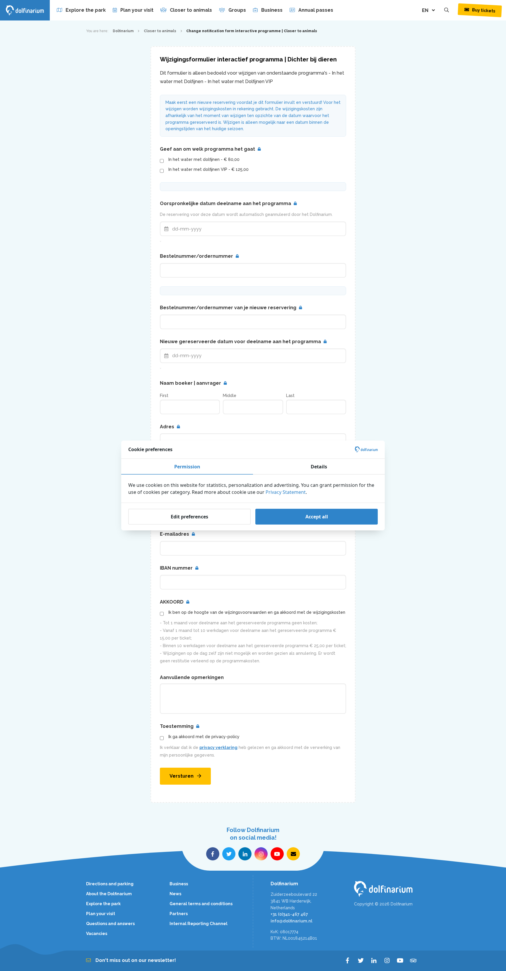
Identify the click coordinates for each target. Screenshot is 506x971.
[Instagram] (387, 961)
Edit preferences (189, 516)
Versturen (182, 776)
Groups (237, 10)
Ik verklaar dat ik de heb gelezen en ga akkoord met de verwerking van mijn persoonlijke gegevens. (250, 751)
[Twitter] (360, 961)
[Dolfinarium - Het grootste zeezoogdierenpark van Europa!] (387, 889)
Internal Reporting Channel (199, 923)
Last (290, 395)
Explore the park (86, 10)
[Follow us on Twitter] (228, 853)
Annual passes (315, 10)
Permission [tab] (187, 466)
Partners (179, 913)
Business (272, 10)
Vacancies (96, 933)
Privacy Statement (286, 492)
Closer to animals (191, 10)
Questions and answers (110, 923)
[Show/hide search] (447, 10)
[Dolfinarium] (25, 10)
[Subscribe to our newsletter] (293, 853)
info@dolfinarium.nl (291, 921)
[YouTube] (400, 961)
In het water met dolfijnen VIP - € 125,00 (208, 169)
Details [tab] (319, 466)
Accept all (316, 516)
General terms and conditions (201, 903)
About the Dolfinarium (109, 893)
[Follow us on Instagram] (261, 853)
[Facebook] (347, 961)
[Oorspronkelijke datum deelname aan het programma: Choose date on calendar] (160, 241)
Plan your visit (136, 10)
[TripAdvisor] (413, 961)
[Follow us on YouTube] (277, 853)
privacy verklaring (218, 747)
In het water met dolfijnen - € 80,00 (204, 159)
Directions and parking (110, 883)
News (175, 893)
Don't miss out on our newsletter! (135, 960)
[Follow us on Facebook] (212, 853)
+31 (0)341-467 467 (289, 914)
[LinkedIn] (373, 961)
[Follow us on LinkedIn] (245, 853)
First (164, 395)
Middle (229, 395)
